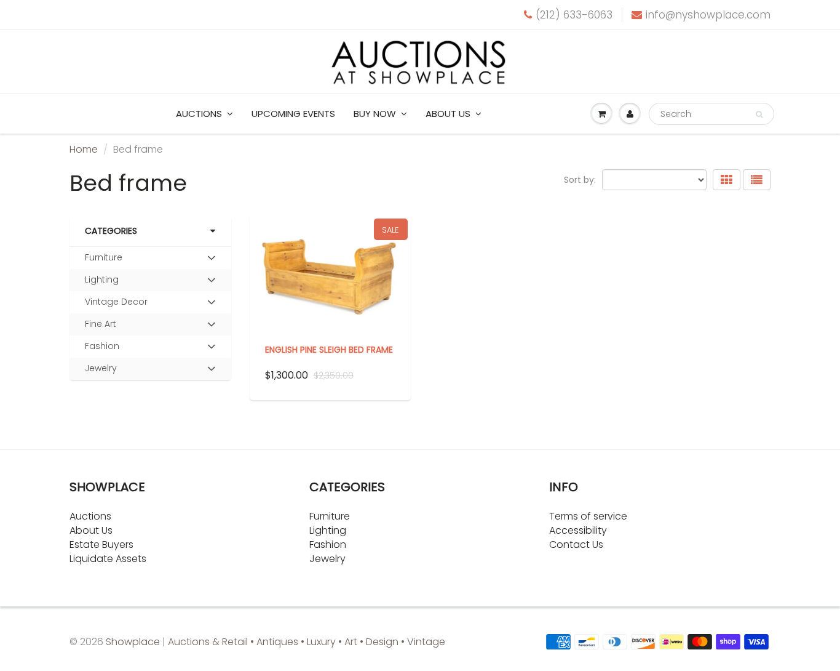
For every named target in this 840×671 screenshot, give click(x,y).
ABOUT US (448, 113)
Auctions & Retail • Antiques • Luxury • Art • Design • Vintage (306, 642)
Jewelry (101, 368)
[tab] (150, 258)
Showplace (133, 642)
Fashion (102, 346)
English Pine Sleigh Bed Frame (329, 350)
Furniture (103, 257)
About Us (91, 530)
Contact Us (576, 544)
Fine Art (100, 324)
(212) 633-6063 (574, 14)
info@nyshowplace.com (708, 14)
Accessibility (578, 530)
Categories (111, 231)
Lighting (102, 279)
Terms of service (588, 516)
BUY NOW (375, 113)
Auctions (199, 113)
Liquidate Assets (107, 559)
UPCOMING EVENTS (293, 113)
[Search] (759, 114)
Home (83, 149)
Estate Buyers (101, 544)
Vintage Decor (116, 301)
